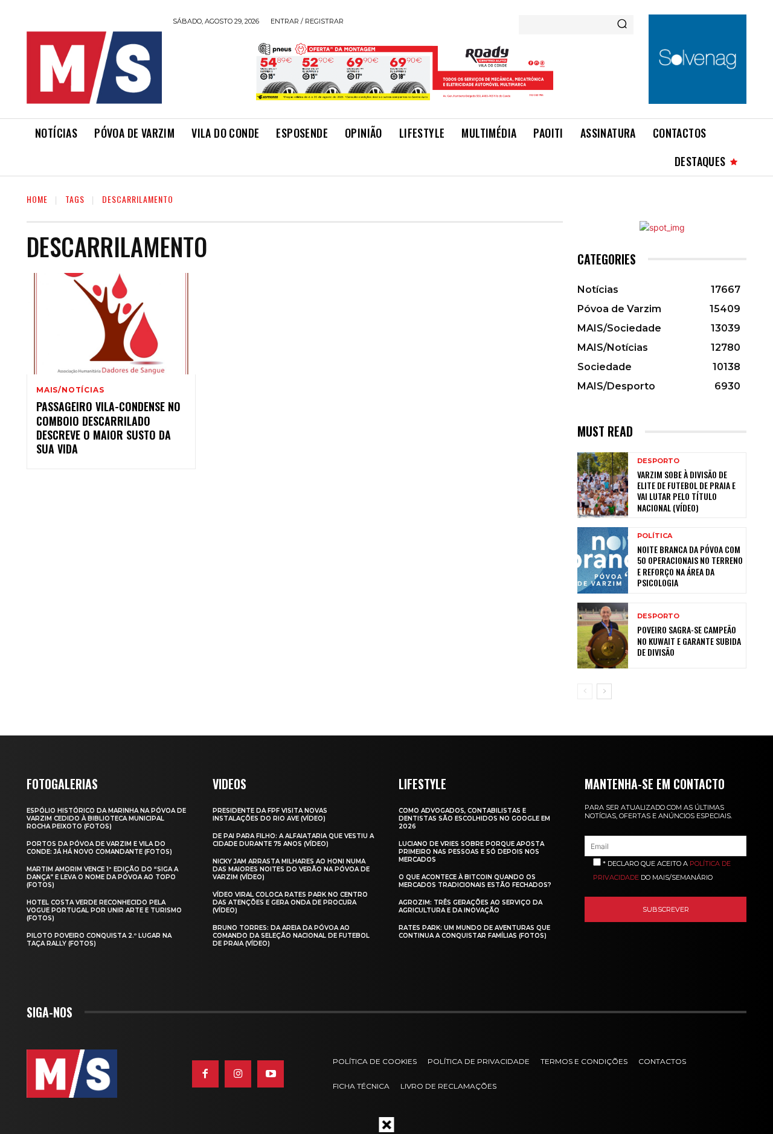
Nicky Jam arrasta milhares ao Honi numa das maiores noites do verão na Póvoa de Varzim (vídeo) (291, 869)
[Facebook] (205, 1073)
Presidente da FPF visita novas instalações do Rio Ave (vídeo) (270, 814)
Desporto (658, 461)
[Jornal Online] (94, 67)
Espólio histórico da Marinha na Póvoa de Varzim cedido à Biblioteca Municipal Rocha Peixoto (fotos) (106, 818)
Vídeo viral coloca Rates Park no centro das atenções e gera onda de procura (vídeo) (290, 902)
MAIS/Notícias (70, 390)
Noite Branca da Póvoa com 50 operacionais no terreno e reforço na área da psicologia (690, 566)
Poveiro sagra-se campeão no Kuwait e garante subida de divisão (689, 640)
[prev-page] (584, 691)
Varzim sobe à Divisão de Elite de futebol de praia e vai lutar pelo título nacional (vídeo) (686, 491)
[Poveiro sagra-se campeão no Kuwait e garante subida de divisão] (602, 635)
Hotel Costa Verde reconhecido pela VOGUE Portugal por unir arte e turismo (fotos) (104, 910)
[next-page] (604, 691)
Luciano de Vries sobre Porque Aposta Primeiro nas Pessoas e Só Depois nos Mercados (471, 851)
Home (37, 199)
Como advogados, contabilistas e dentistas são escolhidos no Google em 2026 (474, 818)
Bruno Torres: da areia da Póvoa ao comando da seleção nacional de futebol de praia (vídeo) (291, 935)
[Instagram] (238, 1073)
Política (654, 536)
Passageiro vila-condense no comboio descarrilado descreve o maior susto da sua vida (108, 427)
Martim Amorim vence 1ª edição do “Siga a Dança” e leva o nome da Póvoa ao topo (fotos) (102, 877)
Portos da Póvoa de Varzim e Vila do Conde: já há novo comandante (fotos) (99, 848)
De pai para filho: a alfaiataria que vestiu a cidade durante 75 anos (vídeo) (293, 840)
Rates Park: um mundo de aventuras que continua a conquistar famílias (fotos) (474, 932)
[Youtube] (270, 1073)
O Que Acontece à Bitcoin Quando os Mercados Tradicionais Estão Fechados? (475, 881)
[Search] (622, 24)
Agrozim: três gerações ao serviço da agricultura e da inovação (470, 906)
